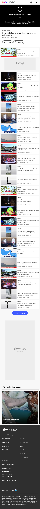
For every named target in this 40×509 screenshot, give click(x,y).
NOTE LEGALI (6, 472)
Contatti (23, 499)
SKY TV (22, 439)
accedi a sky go (8, 490)
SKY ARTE (5, 450)
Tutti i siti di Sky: (7, 435)
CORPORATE (6, 484)
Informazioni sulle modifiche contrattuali (22, 498)
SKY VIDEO (5, 446)
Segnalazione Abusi (21, 504)
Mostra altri (20, 313)
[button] (7, 42)
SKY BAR (22, 450)
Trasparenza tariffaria (7, 499)
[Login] (31, 2)
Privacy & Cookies (6, 498)
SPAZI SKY (23, 453)
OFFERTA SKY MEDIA (9, 480)
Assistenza (17, 499)
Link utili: (5, 460)
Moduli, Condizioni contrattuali (27, 496)
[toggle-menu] (36, 2)
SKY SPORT (6, 439)
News (4, 30)
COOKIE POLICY (7, 468)
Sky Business (24, 442)
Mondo (9, 30)
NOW (21, 446)
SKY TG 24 (5, 442)
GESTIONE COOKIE (8, 464)
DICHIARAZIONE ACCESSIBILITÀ (7, 475)
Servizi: (22, 435)
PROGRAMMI (24, 457)
